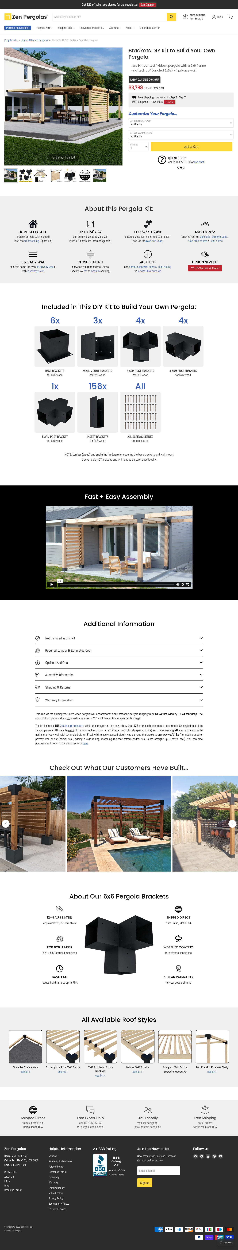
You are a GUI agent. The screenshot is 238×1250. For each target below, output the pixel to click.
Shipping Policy (56, 1188)
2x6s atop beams (197, 241)
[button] (178, 168)
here (85, 743)
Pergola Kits (43, 28)
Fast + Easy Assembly (119, 497)
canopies (205, 237)
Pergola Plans (56, 1166)
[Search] (171, 17)
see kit (25, 1072)
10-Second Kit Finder (207, 268)
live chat (199, 162)
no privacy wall (44, 267)
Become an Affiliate (59, 1203)
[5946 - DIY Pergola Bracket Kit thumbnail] (55, 176)
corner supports (138, 267)
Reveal (170, 102)
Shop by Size (65, 28)
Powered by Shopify (12, 1230)
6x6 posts (217, 241)
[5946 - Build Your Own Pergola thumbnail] (11, 176)
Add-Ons (114, 28)
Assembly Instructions (60, 1161)
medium (95, 271)
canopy (153, 267)
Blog (6, 1185)
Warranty (53, 1182)
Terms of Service (57, 1209)
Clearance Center (150, 28)
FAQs (7, 1181)
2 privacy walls (35, 271)
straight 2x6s (219, 237)
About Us (9, 1176)
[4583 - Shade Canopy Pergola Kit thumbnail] (85, 176)
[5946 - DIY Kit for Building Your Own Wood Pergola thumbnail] (26, 176)
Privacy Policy (56, 1198)
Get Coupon (147, 5)
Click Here (20, 1165)
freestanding (31, 241)
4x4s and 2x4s (153, 241)
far (85, 271)
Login (220, 17)
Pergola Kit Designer (17, 27)
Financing (54, 1177)
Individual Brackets (91, 28)
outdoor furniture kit (149, 271)
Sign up (144, 1183)
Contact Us (10, 1172)
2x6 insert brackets (71, 726)
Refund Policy (56, 1193)
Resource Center (13, 1190)
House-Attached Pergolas (34, 40)
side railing (164, 267)
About (129, 28)
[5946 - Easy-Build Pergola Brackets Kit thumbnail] (40, 176)
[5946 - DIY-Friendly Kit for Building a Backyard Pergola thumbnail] (70, 176)
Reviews (53, 1156)
